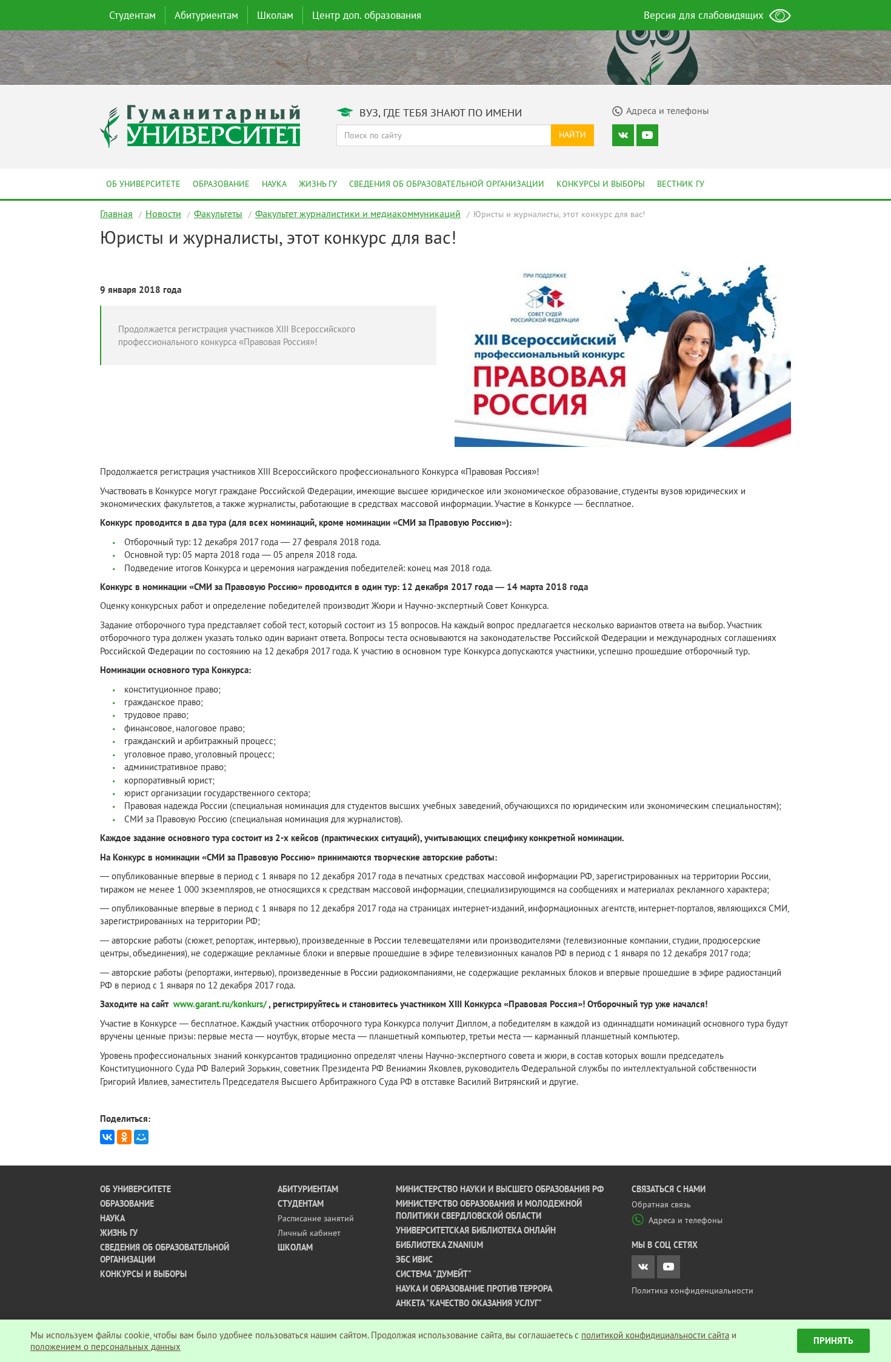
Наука (274, 183)
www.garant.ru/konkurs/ (219, 1004)
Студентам (132, 15)
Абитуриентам (206, 15)
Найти (572, 134)
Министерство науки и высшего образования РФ (500, 1189)
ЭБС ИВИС (414, 1259)
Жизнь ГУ (318, 183)
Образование (221, 183)
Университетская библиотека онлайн (476, 1230)
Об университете (143, 183)
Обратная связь (661, 1204)
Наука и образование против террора (474, 1288)
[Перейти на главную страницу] (200, 125)
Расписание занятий (316, 1218)
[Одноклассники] (124, 1137)
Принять (833, 1340)
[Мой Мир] (141, 1137)
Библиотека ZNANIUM (439, 1245)
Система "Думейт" (434, 1274)
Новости (163, 213)
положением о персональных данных (105, 1346)
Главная (116, 213)
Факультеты (218, 213)
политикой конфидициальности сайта (655, 1335)
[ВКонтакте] (107, 1137)
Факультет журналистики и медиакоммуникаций (358, 213)
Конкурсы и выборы (600, 183)
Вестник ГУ (680, 183)
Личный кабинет (309, 1232)
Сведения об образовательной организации (446, 183)
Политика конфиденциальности (692, 1290)
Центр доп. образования (366, 15)
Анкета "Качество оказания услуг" (469, 1303)
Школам (275, 15)
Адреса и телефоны (685, 1220)
